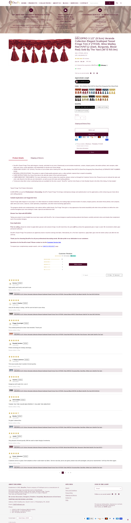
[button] (79, 58)
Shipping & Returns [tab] (37, 158)
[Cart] (117, 3)
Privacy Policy (69, 493)
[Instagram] (94, 73)
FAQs (67, 500)
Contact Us (68, 497)
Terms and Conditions (71, 490)
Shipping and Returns (71, 495)
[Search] (109, 3)
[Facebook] (90, 73)
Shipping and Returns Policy (82, 123)
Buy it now (92, 134)
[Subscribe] (120, 488)
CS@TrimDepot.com (19, 504)
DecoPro (14, 522)
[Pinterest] (97, 73)
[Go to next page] (71, 473)
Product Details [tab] (18, 158)
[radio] (82, 81)
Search (67, 488)
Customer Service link (54, 242)
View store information (82, 148)
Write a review (78, 264)
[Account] (121, 3)
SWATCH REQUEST (49, 246)
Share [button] (92, 152)
